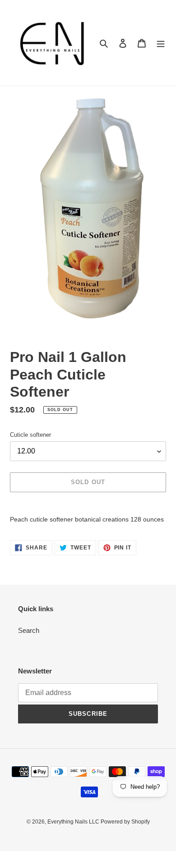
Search (28, 630)
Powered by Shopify (125, 822)
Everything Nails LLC (74, 822)
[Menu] (160, 43)
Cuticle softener (30, 434)
